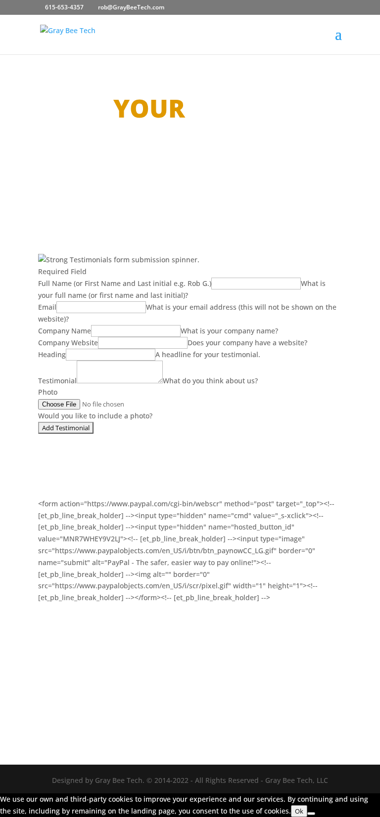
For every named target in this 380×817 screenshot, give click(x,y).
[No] (311, 813)
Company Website (68, 342)
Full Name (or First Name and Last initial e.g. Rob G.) (124, 283)
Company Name (64, 330)
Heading (52, 354)
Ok (299, 811)
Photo (47, 392)
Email (47, 307)
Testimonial (57, 380)
